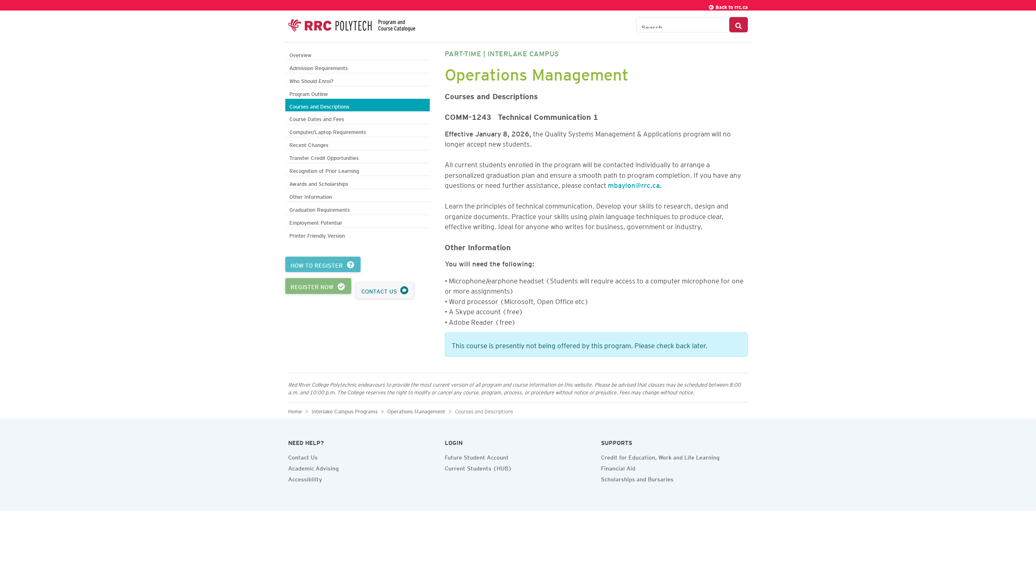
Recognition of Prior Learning (324, 170)
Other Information (310, 196)
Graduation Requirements (319, 209)
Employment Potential (315, 221)
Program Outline (308, 93)
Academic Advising (313, 467)
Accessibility (305, 478)
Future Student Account (477, 456)
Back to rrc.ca (731, 6)
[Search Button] (738, 24)
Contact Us (303, 456)
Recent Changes (308, 144)
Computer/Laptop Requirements (327, 131)
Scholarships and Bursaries (637, 478)
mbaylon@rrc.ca (634, 183)
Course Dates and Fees (316, 118)
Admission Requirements (318, 67)
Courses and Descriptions (319, 105)
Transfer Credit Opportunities (324, 157)
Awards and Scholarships (318, 183)
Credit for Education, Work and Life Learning (660, 456)
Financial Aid (618, 467)
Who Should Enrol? (311, 80)
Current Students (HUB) (478, 467)
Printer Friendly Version (317, 234)
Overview (300, 54)
